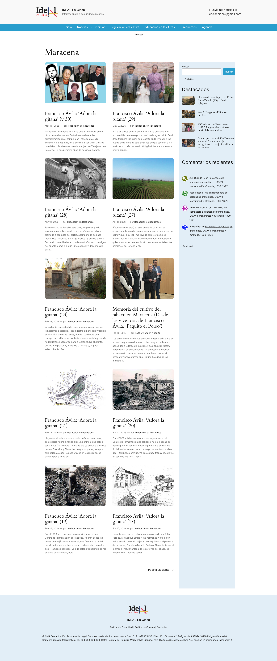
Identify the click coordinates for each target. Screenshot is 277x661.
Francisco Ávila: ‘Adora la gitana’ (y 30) (71, 116)
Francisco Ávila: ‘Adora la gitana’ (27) (138, 212)
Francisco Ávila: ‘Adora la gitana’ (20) (138, 423)
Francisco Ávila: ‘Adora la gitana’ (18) (138, 519)
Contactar (162, 627)
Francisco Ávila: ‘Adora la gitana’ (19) (71, 519)
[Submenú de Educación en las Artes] (179, 27)
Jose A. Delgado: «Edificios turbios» (212, 114)
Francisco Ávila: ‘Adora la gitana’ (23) (71, 312)
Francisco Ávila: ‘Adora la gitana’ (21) (71, 423)
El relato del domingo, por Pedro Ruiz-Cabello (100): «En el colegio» (216, 100)
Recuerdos (88, 125)
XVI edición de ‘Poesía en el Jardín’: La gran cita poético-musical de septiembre (213, 127)
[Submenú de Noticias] (92, 27)
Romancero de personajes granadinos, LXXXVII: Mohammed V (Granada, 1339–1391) (208, 182)
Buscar (185, 66)
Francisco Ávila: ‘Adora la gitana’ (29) (138, 116)
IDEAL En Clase (73, 10)
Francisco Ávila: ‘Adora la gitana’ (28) (71, 212)
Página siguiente (161, 569)
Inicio (68, 27)
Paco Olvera (141, 332)
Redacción (73, 125)
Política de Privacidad (121, 627)
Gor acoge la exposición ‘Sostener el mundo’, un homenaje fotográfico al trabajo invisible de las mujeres (216, 143)
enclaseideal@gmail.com (225, 14)
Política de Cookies (145, 627)
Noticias (156, 332)
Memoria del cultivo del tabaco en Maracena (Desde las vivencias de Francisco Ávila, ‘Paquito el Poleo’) (140, 317)
